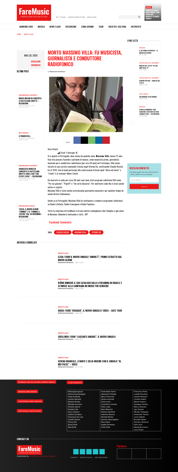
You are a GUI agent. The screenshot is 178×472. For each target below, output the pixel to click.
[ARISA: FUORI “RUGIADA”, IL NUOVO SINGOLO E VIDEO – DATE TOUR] (36, 310)
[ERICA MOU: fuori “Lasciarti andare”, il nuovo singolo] (36, 336)
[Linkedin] (99, 140)
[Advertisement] (61, 44)
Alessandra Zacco (141, 427)
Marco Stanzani (140, 407)
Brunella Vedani (140, 419)
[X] (84, 140)
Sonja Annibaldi (74, 397)
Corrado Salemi (140, 399)
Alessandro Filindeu (108, 394)
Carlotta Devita (74, 419)
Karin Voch (138, 424)
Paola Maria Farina (108, 391)
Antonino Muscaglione (109, 419)
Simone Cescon (74, 407)
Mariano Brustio (74, 402)
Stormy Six (96, 232)
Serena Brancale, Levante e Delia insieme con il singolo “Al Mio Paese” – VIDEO (89, 362)
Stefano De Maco (75, 414)
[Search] (139, 17)
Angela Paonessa (108, 424)
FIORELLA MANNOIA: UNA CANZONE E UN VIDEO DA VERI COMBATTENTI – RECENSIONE (149, 111)
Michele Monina (107, 417)
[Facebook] (77, 140)
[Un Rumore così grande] (132, 96)
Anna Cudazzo (74, 412)
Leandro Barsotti (74, 399)
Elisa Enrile (72, 427)
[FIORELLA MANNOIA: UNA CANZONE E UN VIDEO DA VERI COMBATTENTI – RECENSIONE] (132, 111)
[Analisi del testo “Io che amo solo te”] (132, 66)
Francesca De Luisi (26, 105)
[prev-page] (128, 122)
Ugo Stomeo (139, 409)
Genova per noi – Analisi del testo (149, 81)
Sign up (144, 186)
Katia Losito (105, 407)
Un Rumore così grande (148, 96)
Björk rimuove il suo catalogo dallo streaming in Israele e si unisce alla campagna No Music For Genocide (90, 284)
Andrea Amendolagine (76, 394)
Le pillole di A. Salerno (149, 63)
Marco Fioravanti (107, 397)
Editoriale (23, 133)
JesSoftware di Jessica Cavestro (42, 456)
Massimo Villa (80, 232)
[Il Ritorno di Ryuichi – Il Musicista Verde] (132, 51)
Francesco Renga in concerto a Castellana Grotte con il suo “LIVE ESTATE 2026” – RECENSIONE (30, 172)
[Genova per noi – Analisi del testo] (132, 81)
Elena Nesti (105, 422)
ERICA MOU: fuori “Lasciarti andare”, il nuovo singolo (87, 336)
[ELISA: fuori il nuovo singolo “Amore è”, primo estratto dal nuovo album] (36, 257)
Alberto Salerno (140, 402)
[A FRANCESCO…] (31, 121)
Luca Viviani (138, 430)
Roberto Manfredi (27, 138)
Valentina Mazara (108, 414)
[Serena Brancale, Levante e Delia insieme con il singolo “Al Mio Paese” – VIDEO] (36, 362)
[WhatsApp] (91, 140)
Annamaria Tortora (141, 414)
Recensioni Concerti (28, 95)
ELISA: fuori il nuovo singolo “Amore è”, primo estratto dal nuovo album (90, 258)
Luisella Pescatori (141, 394)
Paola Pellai (105, 427)
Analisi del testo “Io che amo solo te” (148, 66)
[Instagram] (82, 451)
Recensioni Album (27, 206)
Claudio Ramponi (140, 397)
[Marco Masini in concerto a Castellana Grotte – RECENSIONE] (31, 83)
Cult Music (143, 94)
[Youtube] (102, 451)
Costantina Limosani (109, 404)
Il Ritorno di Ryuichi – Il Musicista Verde (148, 51)
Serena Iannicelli (107, 399)
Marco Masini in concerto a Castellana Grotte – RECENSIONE (30, 101)
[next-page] (132, 122)
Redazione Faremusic (36, 63)
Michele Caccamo (75, 404)
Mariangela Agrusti (75, 391)
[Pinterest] (106, 140)
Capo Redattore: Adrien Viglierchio (30, 401)
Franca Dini (72, 422)
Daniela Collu (73, 409)
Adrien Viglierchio (27, 219)
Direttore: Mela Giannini (27, 392)
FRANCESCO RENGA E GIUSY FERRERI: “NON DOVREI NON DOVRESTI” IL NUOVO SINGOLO (152, 14)
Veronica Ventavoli (141, 422)
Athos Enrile (72, 424)
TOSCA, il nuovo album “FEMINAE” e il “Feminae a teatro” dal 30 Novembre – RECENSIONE (31, 213)
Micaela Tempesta (141, 412)
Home (19, 34)
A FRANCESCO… (25, 136)
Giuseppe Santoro (141, 404)
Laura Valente (139, 417)
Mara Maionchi (107, 409)
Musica (148, 7)
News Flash (28, 34)
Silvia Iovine (105, 402)
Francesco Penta (140, 391)
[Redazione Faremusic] (22, 63)
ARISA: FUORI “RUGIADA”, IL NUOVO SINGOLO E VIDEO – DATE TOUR (90, 310)
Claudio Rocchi (62, 232)
